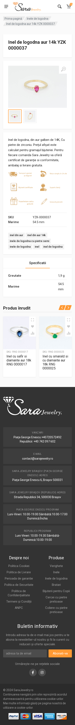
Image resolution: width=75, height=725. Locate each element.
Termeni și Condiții (18, 601)
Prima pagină (13, 18)
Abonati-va (60, 653)
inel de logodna (52, 246)
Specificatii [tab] (37, 263)
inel (37, 246)
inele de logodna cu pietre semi (29, 241)
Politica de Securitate (18, 585)
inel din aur (16, 235)
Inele (56, 572)
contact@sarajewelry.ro (37, 458)
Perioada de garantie (19, 578)
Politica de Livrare (19, 572)
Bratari (56, 585)
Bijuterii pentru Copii (56, 591)
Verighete (56, 566)
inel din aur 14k (36, 235)
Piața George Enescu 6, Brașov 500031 (37, 480)
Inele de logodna (37, 18)
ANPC (19, 608)
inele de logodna (20, 246)
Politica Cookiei (18, 566)
